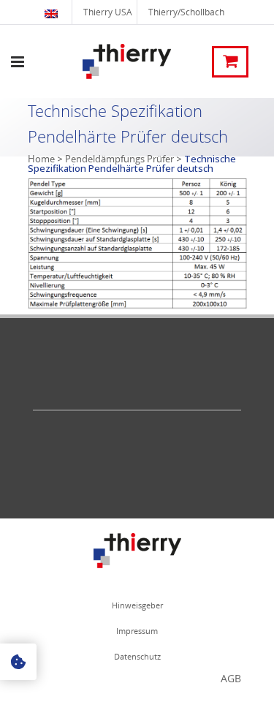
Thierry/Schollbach (186, 12)
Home (41, 158)
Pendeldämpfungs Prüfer (119, 158)
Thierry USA (107, 12)
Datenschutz (137, 656)
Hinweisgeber (137, 605)
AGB (231, 678)
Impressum (137, 630)
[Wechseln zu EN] (53, 12)
